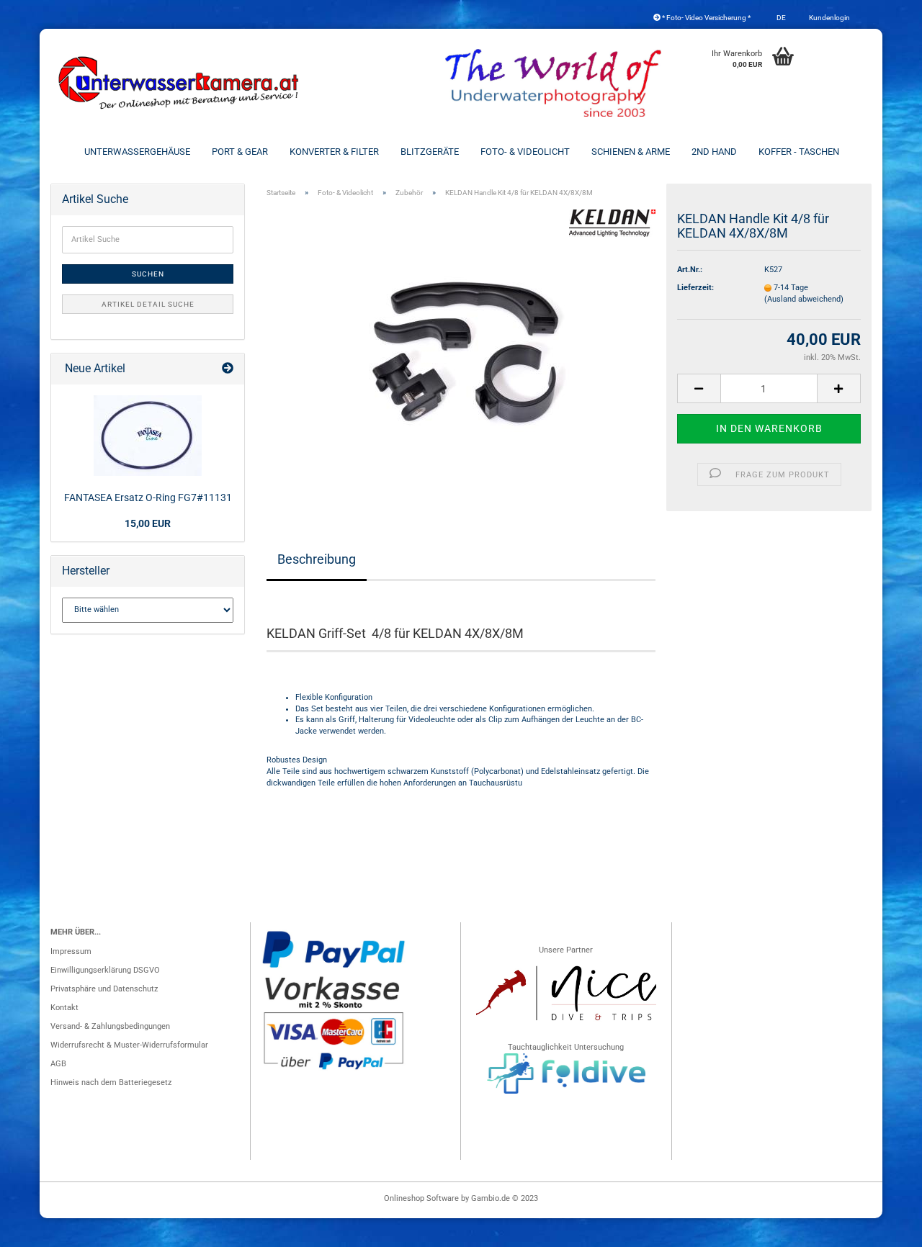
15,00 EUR (148, 523)
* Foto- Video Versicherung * (706, 18)
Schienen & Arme (630, 151)
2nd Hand (714, 151)
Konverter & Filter (334, 151)
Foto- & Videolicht (525, 151)
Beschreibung (316, 559)
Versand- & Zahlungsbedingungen (110, 1026)
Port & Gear (240, 151)
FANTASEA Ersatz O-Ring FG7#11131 (148, 497)
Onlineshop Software (421, 1198)
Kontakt (64, 1007)
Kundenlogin (828, 18)
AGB (58, 1063)
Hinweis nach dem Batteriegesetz (110, 1082)
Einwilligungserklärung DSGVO (105, 970)
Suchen (148, 274)
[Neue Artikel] (227, 369)
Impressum (70, 951)
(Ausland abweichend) (803, 299)
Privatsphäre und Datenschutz (104, 989)
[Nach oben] (882, 1229)
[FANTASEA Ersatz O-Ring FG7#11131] (148, 435)
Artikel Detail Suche (148, 304)
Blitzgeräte (429, 151)
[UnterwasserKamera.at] (180, 83)
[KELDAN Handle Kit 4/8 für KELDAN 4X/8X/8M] (461, 353)
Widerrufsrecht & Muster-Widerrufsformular (129, 1045)
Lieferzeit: (695, 287)
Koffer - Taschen (798, 151)
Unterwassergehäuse (137, 151)
